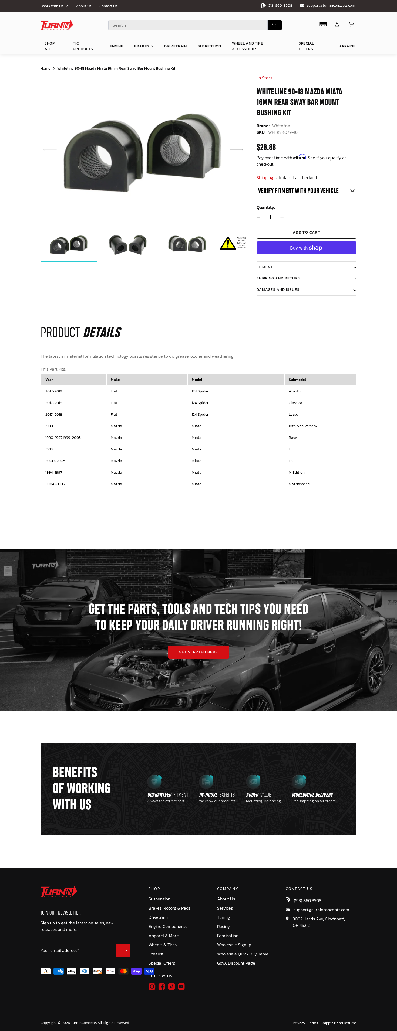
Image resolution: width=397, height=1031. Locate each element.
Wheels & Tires (163, 944)
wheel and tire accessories (247, 46)
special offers (306, 46)
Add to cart (306, 232)
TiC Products (83, 46)
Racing (223, 926)
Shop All (50, 46)
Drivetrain (158, 917)
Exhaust (156, 954)
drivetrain (175, 46)
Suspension (159, 899)
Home (45, 68)
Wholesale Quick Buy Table (242, 954)
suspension (209, 46)
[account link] (337, 24)
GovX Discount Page (236, 963)
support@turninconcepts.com (331, 5)
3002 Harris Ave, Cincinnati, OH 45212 (319, 922)
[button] (323, 24)
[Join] (123, 950)
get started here (198, 652)
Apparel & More (164, 935)
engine (116, 46)
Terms (313, 1023)
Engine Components (168, 926)
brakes (141, 46)
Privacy (299, 1023)
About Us (83, 6)
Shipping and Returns (338, 1023)
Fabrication (227, 935)
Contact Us (108, 6)
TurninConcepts (84, 1022)
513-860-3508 (280, 5)
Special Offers (162, 963)
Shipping (265, 177)
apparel (347, 46)
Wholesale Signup (234, 944)
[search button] (275, 25)
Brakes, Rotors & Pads (169, 908)
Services (225, 908)
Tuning (223, 917)
